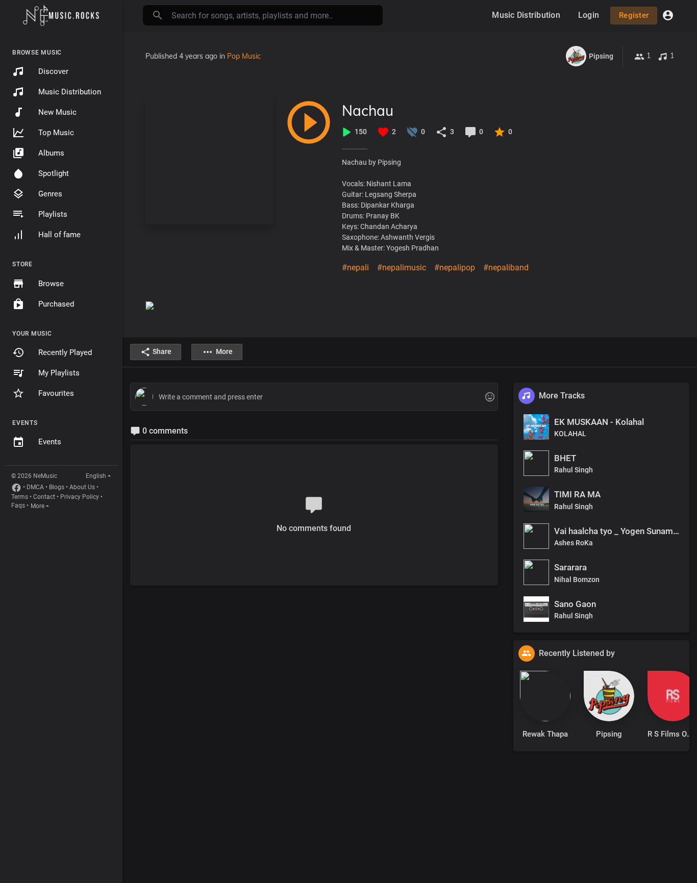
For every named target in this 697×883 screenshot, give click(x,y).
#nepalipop (454, 267)
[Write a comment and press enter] (314, 397)
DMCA (35, 487)
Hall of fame (59, 234)
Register (634, 15)
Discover (53, 71)
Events (49, 441)
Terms (19, 496)
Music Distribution (69, 91)
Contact (44, 496)
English (96, 476)
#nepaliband (506, 267)
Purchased (56, 304)
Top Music (56, 132)
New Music (57, 112)
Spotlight (53, 173)
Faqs (18, 505)
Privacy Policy (79, 496)
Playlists (52, 214)
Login (588, 15)
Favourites (56, 393)
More (37, 506)
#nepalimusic (401, 267)
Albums (51, 153)
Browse (51, 283)
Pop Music (244, 56)
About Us (82, 487)
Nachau (367, 110)
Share (162, 351)
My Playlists (59, 372)
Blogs (56, 487)
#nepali (355, 267)
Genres (50, 193)
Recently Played (65, 352)
